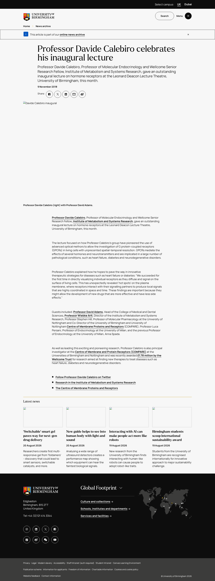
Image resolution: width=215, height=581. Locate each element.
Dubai (188, 4)
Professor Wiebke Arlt (78, 315)
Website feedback (31, 575)
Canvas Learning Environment (127, 563)
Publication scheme (32, 569)
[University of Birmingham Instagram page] (26, 529)
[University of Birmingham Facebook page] (54, 529)
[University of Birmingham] (39, 16)
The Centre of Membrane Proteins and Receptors (87, 388)
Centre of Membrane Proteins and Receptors (95, 326)
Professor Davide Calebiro (68, 217)
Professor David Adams (88, 312)
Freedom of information (79, 569)
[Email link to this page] (74, 94)
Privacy (26, 563)
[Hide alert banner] (188, 34)
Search (165, 16)
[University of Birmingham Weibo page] (36, 539)
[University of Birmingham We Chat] (45, 539)
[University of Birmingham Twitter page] (45, 529)
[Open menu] (188, 15)
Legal (33, 563)
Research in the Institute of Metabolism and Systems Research (96, 382)
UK (179, 4)
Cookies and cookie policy (126, 569)
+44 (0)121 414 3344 (40, 515)
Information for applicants (55, 569)
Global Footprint (99, 488)
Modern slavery (45, 563)
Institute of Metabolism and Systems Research (103, 221)
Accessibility (59, 563)
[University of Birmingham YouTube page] (54, 539)
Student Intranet (103, 563)
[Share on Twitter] (57, 94)
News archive (43, 26)
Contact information (51, 575)
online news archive (72, 34)
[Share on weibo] (82, 94)
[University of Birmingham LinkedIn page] (36, 529)
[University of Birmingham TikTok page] (26, 539)
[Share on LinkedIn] (65, 94)
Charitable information (102, 569)
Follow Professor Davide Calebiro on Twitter (83, 377)
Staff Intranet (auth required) (80, 563)
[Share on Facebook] (49, 94)
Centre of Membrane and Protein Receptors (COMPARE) (110, 352)
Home (26, 26)
